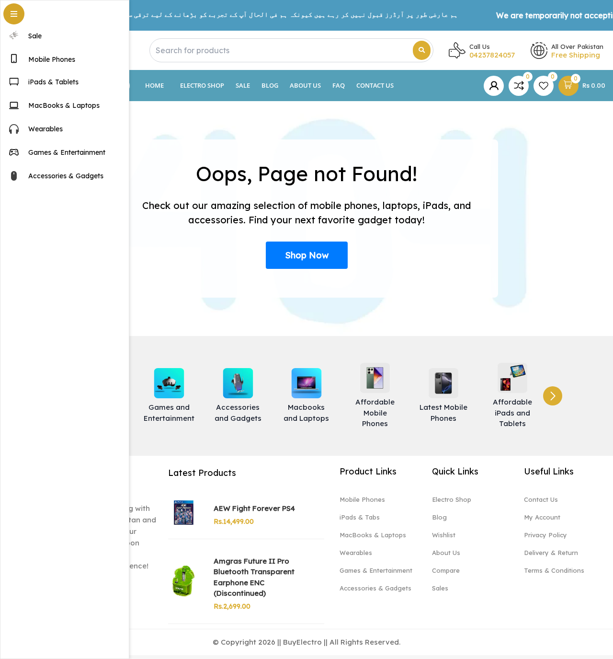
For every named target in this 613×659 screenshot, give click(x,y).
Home (154, 85)
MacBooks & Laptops (373, 535)
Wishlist (443, 535)
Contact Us (375, 85)
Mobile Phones (362, 499)
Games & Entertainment (376, 570)
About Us (305, 85)
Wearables (356, 552)
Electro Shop (202, 85)
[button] (552, 395)
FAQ (338, 85)
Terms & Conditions (554, 570)
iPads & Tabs (360, 517)
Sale (243, 85)
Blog (269, 85)
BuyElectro (302, 642)
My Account (542, 517)
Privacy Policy (545, 535)
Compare (446, 570)
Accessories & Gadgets (375, 588)
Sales (440, 588)
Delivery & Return (551, 552)
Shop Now (307, 255)
